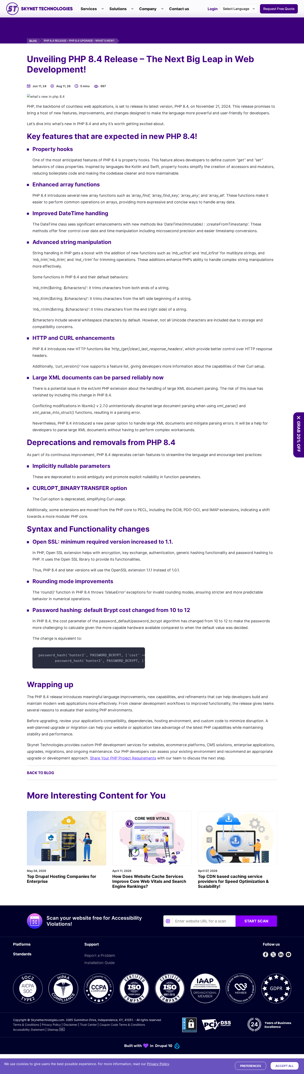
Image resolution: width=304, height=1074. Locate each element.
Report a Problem (99, 955)
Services (89, 9)
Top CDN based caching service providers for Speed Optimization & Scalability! (233, 881)
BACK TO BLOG (40, 773)
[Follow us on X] (273, 954)
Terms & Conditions (26, 1024)
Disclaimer (70, 1024)
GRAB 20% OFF (298, 436)
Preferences (250, 1066)
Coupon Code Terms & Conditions (122, 1024)
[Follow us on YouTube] (288, 954)
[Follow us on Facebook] (265, 954)
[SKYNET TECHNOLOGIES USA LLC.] (39, 8)
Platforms (22, 944)
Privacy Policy (51, 1024)
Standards (22, 954)
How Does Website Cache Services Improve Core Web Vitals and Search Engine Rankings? (149, 881)
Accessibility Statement (29, 1029)
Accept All (284, 1066)
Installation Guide (99, 963)
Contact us (179, 9)
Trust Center (88, 1024)
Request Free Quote (278, 9)
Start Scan (256, 921)
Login (213, 9)
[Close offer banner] (298, 417)
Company (148, 9)
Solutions (118, 9)
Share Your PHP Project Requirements (123, 758)
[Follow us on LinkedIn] (281, 954)
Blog (33, 40)
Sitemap (53, 1029)
